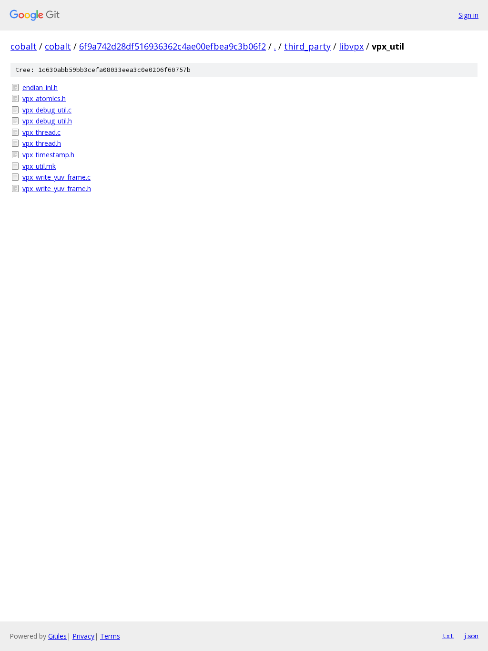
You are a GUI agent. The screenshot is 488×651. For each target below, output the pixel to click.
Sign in (468, 15)
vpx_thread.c (41, 132)
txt (448, 635)
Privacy (83, 636)
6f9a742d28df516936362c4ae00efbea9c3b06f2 (172, 46)
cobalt (23, 46)
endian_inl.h (40, 87)
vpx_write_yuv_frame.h (56, 188)
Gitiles (57, 636)
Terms (110, 636)
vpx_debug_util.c (46, 109)
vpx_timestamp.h (48, 154)
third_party (307, 46)
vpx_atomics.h (44, 98)
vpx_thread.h (41, 143)
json (470, 635)
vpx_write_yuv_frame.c (56, 177)
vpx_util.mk (39, 166)
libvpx (351, 46)
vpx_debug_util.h (47, 120)
